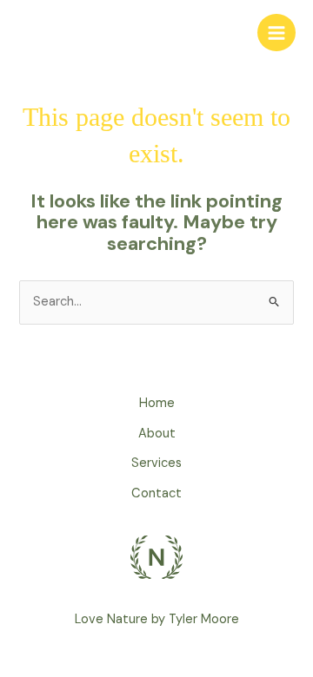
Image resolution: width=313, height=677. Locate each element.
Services (156, 463)
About (157, 433)
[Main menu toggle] (276, 33)
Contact (156, 493)
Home (157, 403)
